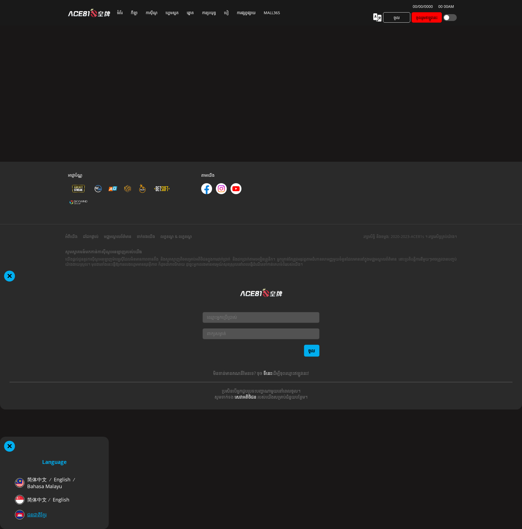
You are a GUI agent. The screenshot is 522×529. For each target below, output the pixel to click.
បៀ (226, 12)
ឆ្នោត (190, 12)
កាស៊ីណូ (151, 12)
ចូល (397, 17)
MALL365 (272, 12)
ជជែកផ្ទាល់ (90, 236)
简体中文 (37, 479)
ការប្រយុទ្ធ (209, 12)
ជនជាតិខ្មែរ (36, 514)
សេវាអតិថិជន (245, 397)
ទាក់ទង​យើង (146, 236)
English (62, 479)
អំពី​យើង (71, 236)
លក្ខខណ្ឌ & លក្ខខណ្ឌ (176, 236)
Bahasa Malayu (44, 486)
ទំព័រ (120, 12)
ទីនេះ (267, 373)
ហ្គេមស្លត (172, 12)
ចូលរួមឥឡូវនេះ (427, 17)
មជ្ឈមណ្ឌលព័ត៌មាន (117, 236)
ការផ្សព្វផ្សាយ (246, 12)
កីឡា (134, 12)
